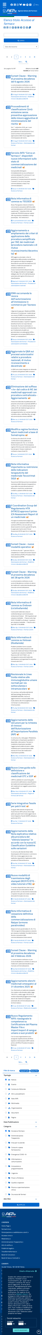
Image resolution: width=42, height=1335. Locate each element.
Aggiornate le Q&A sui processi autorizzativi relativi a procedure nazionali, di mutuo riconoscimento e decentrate (22, 359)
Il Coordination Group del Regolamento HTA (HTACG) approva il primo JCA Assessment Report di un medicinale (24, 511)
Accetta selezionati (20, 1330)
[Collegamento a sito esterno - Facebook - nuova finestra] (12, 5)
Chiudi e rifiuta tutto (27, 1271)
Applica (22, 1205)
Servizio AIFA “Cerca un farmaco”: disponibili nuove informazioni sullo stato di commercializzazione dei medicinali (24, 160)
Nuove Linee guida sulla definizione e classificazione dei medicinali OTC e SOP (23, 772)
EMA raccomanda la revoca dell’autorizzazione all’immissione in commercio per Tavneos (23, 298)
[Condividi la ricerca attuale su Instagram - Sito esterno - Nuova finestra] (10, 27)
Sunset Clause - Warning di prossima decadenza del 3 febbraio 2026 (24, 953)
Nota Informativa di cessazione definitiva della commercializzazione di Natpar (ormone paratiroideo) (23, 918)
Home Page (6, 1226)
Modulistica (6, 1238)
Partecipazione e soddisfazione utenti (15, 1232)
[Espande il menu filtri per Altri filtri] (35, 1199)
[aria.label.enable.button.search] (34, 5)
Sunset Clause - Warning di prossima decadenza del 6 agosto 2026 (24, 78)
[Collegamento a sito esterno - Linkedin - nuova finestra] (15, 5)
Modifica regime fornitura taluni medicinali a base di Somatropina (24, 432)
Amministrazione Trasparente (12, 1242)
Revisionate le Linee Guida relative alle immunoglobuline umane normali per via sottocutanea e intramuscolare (24, 681)
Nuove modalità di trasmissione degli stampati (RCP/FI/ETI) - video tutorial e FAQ (23, 879)
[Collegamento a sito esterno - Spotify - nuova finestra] (27, 5)
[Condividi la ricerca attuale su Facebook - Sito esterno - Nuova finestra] (5, 27)
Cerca (22, 40)
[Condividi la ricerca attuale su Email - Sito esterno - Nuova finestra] (24, 27)
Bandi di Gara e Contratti (10, 1258)
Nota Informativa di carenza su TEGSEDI (21, 200)
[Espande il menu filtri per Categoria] (35, 1126)
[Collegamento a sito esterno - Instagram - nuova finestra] (17, 5)
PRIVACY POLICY (22, 1294)
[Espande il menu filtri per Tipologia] (35, 1075)
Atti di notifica (7, 1245)
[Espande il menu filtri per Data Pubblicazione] (35, 1122)
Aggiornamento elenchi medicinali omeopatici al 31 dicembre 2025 (23, 983)
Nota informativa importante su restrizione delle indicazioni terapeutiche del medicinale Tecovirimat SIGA (24, 471)
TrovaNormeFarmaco (9, 1251)
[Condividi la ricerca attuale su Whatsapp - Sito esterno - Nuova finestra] (18, 27)
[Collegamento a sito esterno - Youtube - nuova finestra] (24, 5)
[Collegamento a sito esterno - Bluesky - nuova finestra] (21, 5)
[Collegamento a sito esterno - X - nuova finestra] (30, 5)
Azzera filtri (34, 1071)
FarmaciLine (6, 1229)
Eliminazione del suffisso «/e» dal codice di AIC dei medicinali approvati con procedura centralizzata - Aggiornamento (24, 392)
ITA (37, 5)
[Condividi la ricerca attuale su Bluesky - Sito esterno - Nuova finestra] (13, 27)
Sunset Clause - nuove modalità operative (22, 545)
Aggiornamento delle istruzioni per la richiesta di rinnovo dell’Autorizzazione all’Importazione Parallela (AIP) (24, 727)
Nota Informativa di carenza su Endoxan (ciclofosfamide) (21, 605)
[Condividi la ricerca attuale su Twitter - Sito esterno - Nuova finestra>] (16, 27)
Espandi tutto (24, 1071)
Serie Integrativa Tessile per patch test (23, 804)
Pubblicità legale (7, 1248)
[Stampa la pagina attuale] (27, 27)
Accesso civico (7, 1235)
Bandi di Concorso (8, 1255)
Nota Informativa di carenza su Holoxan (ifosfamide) (21, 640)
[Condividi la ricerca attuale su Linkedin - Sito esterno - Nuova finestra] (7, 27)
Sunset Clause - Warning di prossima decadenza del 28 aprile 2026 (24, 574)
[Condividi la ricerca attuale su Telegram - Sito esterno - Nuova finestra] (21, 27)
